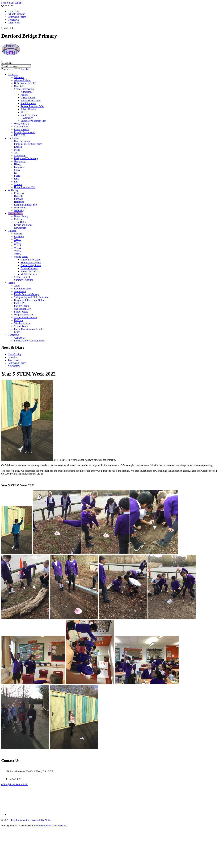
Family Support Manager (26, 294)
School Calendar (16, 14)
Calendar (18, 219)
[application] (109, 798)
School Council (22, 277)
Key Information (22, 288)
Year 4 (17, 248)
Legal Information (20, 820)
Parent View (14, 22)
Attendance (20, 291)
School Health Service (25, 317)
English (18, 146)
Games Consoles (29, 268)
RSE (16, 178)
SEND (24, 112)
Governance (27, 118)
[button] (15, 28)
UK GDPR (20, 135)
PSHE (17, 175)
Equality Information (24, 132)
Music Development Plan (33, 120)
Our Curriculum (22, 141)
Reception (19, 236)
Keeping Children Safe (25, 204)
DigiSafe (18, 196)
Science (18, 184)
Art (15, 152)
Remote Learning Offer (32, 106)
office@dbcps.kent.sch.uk (14, 784)
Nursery (18, 233)
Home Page (14, 11)
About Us (13, 74)
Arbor (17, 285)
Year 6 (17, 253)
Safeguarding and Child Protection (31, 297)
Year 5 (17, 251)
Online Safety (21, 256)
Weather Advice (22, 323)
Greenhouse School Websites (52, 825)
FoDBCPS (19, 303)
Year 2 (17, 242)
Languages (19, 167)
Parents (11, 282)
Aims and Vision (22, 80)
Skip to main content (11, 2)
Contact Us (13, 19)
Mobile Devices (29, 274)
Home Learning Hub (24, 187)
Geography (19, 161)
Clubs (17, 332)
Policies (24, 94)
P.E (15, 172)
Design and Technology (26, 158)
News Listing (21, 216)
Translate (25, 69)
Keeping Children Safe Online (29, 300)
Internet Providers (29, 271)
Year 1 (17, 239)
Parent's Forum (21, 306)
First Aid (18, 198)
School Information (24, 89)
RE (15, 181)
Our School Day (22, 308)
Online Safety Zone (30, 259)
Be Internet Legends (31, 262)
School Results (28, 109)
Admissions (26, 91)
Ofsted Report (28, 97)
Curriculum (13, 138)
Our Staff (19, 86)
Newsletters (20, 227)
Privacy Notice (21, 129)
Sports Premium (29, 115)
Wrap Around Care (23, 314)
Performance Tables (31, 100)
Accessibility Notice (41, 820)
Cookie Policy (21, 126)
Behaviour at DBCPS (25, 83)
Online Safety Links (31, 265)
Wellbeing (13, 190)
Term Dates (20, 222)
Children (12, 230)
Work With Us (21, 123)
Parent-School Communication (29, 340)
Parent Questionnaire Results (28, 329)
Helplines (19, 201)
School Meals (21, 311)
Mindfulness (20, 207)
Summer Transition (23, 279)
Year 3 (17, 245)
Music (17, 170)
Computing (19, 155)
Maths (17, 149)
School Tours (21, 326)
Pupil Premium (28, 103)
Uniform (18, 320)
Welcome (19, 77)
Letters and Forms (17, 16)
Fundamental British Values (28, 144)
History (18, 164)
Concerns (19, 193)
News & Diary (15, 213)
